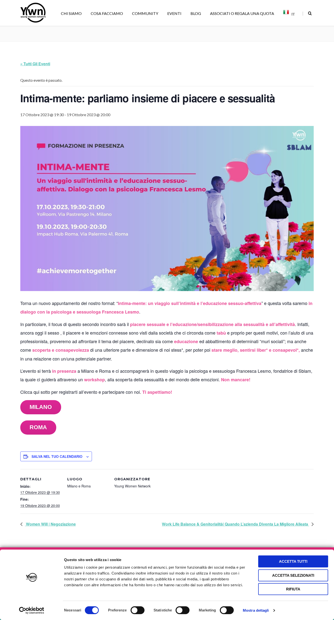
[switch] (138, 610)
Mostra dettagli (256, 610)
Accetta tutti (293, 561)
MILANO (41, 407)
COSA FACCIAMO (107, 13)
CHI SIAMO (71, 13)
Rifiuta (293, 589)
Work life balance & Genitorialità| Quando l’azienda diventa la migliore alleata (235, 524)
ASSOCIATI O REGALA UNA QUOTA (242, 13)
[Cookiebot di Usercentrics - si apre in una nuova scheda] (31, 610)
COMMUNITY (145, 13)
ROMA (38, 427)
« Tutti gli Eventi (35, 64)
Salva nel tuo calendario (57, 456)
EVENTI (174, 13)
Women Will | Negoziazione (50, 524)
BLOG (195, 13)
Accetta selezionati (293, 575)
